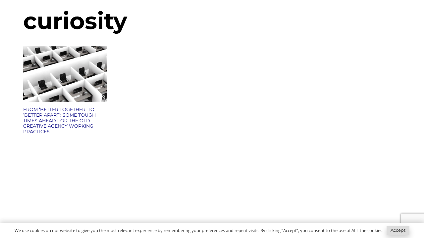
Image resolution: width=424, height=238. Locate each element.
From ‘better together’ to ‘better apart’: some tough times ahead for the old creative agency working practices (59, 120)
